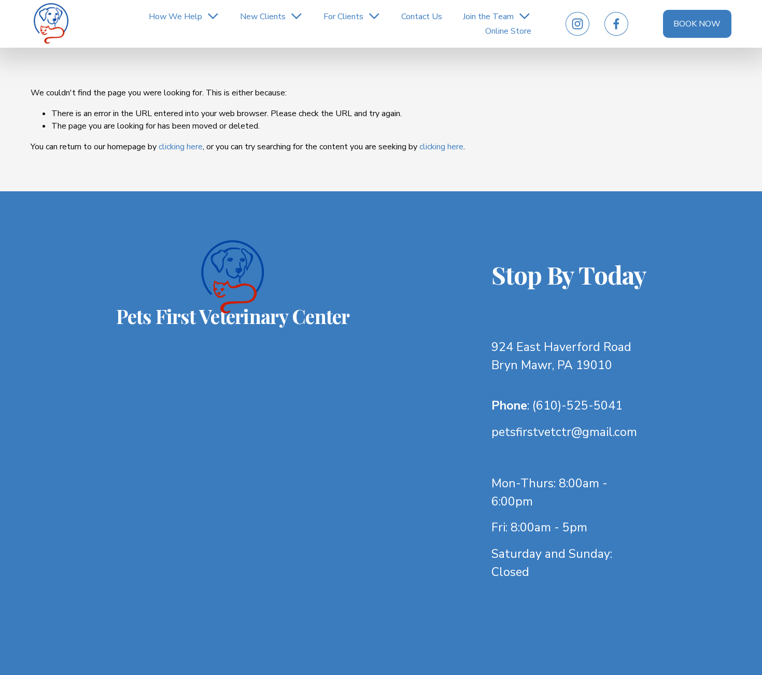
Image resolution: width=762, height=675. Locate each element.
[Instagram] (577, 24)
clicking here (181, 146)
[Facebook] (616, 24)
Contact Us (421, 16)
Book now (697, 24)
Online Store (508, 31)
